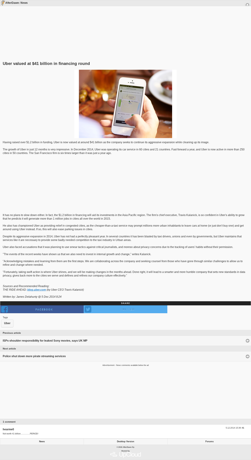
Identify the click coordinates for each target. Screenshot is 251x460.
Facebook (44, 309)
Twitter (127, 309)
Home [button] (247, 5)
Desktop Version (125, 441)
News (42, 441)
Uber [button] (7, 323)
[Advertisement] (124, 27)
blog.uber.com (36, 289)
